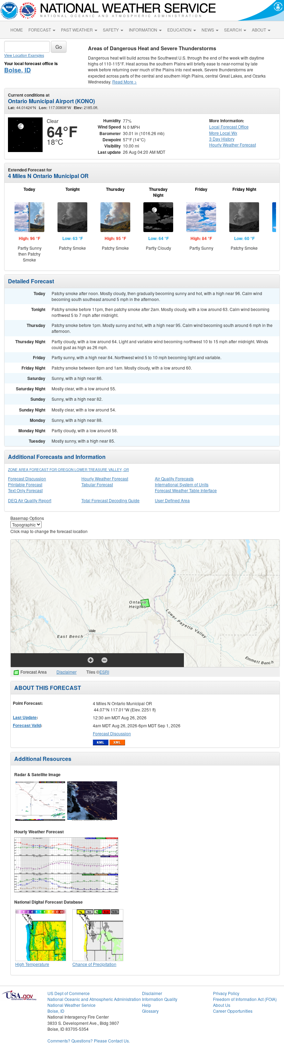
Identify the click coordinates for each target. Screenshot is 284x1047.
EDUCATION (180, 30)
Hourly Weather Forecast (104, 478)
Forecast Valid (27, 725)
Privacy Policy (226, 993)
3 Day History (221, 139)
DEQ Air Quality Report (29, 500)
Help (146, 1005)
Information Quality (159, 999)
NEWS (208, 30)
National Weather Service (71, 1005)
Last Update (25, 717)
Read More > (124, 82)
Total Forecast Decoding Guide (110, 500)
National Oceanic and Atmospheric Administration (94, 999)
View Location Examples (24, 55)
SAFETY (111, 30)
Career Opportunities (232, 1011)
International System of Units (181, 484)
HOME (16, 30)
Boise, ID (17, 69)
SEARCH (233, 30)
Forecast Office (229, 127)
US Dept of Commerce (68, 993)
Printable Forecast (25, 484)
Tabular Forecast (97, 484)
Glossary (150, 1011)
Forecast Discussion (27, 478)
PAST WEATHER (77, 30)
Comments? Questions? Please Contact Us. (88, 1041)
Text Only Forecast (25, 490)
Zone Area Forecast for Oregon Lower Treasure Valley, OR (68, 469)
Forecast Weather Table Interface (186, 490)
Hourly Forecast (232, 145)
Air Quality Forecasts (174, 478)
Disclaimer (66, 672)
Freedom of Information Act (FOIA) (245, 999)
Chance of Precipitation (94, 964)
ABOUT (259, 30)
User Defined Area (172, 500)
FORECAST (40, 30)
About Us (221, 1005)
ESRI (104, 672)
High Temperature (32, 964)
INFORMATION (143, 30)
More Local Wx (223, 133)
